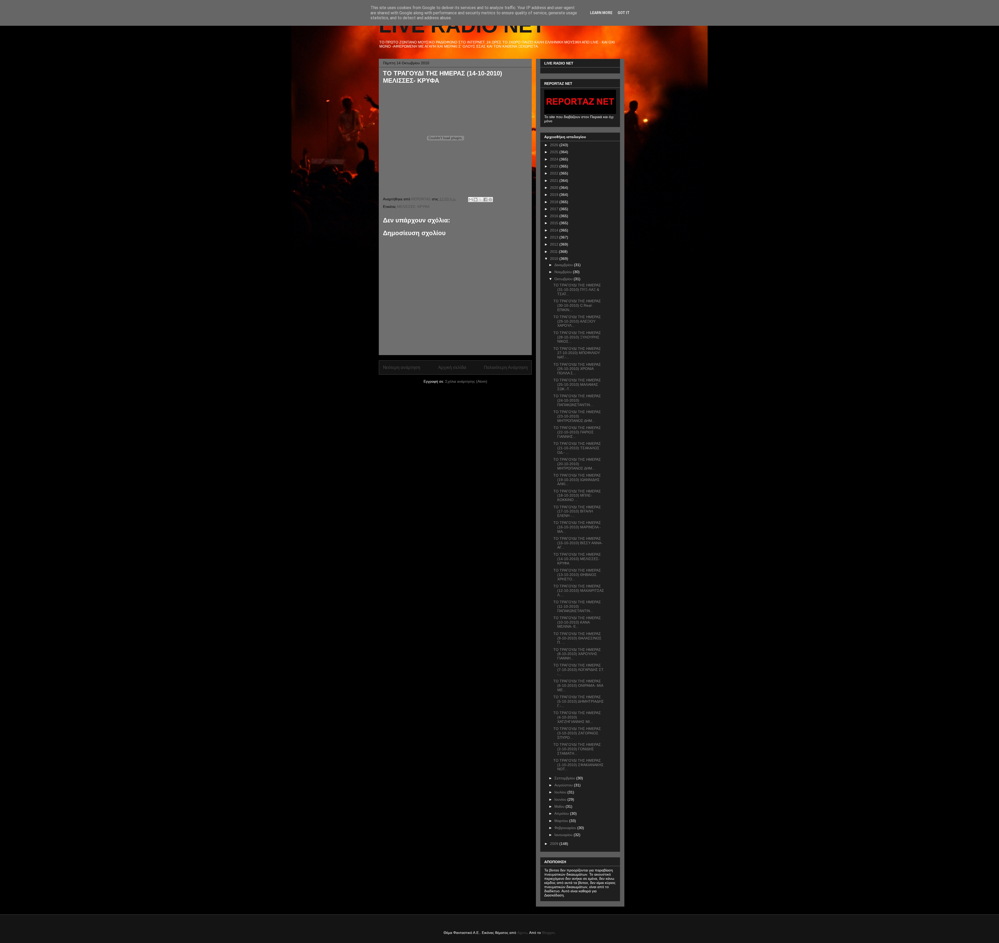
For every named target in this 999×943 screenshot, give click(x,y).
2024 (554, 159)
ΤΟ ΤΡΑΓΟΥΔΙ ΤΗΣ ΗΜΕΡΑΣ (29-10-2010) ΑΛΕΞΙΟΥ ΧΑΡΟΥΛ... (577, 321)
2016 (554, 216)
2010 (554, 258)
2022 (554, 173)
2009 (554, 844)
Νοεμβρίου (563, 272)
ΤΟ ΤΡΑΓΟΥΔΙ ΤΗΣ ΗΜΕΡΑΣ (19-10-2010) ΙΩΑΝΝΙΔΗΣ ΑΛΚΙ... (577, 479)
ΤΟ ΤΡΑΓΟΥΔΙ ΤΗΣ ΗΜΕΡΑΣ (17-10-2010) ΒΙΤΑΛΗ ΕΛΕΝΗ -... (577, 511)
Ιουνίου (560, 799)
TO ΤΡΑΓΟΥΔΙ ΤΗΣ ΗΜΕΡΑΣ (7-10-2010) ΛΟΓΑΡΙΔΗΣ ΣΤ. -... (578, 669)
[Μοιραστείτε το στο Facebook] (485, 199)
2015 (554, 223)
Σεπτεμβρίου (565, 778)
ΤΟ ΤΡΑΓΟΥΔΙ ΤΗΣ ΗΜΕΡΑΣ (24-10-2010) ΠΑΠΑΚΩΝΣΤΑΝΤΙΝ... (577, 400)
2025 (554, 152)
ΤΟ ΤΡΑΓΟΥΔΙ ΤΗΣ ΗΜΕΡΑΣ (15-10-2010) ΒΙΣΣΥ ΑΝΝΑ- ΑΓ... (578, 542)
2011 (554, 251)
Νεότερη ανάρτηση (401, 367)
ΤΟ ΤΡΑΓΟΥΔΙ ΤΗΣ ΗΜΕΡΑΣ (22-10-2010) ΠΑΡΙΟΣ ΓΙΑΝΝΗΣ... (577, 432)
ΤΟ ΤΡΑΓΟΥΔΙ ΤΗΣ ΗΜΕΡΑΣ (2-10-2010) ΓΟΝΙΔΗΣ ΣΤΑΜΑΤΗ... (577, 748)
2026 (554, 145)
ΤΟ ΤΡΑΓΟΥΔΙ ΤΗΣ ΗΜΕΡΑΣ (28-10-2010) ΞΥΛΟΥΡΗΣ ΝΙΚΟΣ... (577, 337)
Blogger (548, 933)
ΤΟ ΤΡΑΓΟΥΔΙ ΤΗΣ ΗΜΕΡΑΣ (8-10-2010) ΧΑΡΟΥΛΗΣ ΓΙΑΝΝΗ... (577, 653)
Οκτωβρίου (564, 279)
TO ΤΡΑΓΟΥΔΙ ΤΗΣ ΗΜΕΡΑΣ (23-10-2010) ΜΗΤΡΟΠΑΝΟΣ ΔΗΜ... (577, 416)
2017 (554, 209)
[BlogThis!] (475, 199)
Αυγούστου (564, 785)
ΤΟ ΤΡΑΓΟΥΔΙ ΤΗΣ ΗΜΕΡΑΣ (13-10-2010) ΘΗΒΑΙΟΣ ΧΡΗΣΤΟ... (577, 574)
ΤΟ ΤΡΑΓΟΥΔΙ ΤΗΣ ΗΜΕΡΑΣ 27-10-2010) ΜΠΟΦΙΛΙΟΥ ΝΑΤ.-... (577, 353)
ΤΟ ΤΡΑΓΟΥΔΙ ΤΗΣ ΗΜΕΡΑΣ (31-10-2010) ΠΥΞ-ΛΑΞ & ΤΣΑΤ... (577, 289)
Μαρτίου (561, 821)
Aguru (522, 933)
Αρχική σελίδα (452, 367)
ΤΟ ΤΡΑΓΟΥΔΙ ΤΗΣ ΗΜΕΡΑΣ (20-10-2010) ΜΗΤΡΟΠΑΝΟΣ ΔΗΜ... (577, 463)
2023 (554, 166)
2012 (554, 244)
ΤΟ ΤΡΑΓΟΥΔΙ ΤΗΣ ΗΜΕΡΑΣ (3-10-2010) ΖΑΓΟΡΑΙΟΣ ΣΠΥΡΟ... (577, 733)
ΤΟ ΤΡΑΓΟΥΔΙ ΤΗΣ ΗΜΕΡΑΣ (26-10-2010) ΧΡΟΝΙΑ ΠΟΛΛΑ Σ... (577, 368)
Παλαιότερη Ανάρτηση (506, 367)
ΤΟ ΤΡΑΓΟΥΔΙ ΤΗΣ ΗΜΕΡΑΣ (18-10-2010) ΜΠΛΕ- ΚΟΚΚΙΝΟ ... (577, 495)
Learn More (601, 13)
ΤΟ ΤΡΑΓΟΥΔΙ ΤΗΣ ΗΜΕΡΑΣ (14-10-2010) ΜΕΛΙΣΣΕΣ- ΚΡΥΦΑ (577, 558)
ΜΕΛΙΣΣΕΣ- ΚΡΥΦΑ (413, 206)
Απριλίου (562, 813)
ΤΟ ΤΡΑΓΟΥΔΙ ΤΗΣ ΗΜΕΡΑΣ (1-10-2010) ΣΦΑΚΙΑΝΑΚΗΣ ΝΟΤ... (578, 764)
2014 (554, 230)
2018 (554, 202)
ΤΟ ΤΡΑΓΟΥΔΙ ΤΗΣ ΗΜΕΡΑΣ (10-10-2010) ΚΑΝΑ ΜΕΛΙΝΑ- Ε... (577, 622)
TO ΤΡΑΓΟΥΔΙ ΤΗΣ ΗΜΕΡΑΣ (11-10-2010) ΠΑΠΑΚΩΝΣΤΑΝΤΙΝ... (577, 606)
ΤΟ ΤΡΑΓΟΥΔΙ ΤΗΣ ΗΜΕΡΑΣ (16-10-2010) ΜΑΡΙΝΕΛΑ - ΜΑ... (577, 527)
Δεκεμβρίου (564, 265)
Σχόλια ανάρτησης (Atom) (466, 381)
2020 (554, 187)
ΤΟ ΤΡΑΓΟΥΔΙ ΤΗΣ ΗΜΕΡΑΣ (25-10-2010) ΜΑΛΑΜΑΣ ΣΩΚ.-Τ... (577, 384)
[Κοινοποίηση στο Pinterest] (490, 199)
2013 (554, 237)
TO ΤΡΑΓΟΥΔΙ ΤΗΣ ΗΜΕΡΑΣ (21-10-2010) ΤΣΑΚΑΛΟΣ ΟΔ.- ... (577, 447)
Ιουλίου (560, 792)
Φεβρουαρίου (565, 828)
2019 (554, 195)
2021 (554, 180)
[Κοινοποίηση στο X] (480, 199)
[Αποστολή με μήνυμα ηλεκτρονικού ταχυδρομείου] (470, 199)
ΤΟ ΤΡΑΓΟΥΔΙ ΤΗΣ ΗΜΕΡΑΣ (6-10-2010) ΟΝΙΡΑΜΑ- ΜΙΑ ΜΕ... (578, 685)
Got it (624, 13)
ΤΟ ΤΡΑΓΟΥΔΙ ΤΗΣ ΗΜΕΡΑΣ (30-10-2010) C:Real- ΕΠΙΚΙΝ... (577, 305)
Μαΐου (560, 806)
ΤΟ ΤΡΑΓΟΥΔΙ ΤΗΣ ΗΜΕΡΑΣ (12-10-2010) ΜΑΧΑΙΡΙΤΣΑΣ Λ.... (578, 590)
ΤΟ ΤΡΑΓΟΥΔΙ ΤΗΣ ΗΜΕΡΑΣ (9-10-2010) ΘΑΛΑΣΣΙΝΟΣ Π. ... (577, 638)
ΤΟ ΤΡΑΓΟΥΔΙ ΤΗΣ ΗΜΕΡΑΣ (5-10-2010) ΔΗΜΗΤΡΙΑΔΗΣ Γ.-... (578, 701)
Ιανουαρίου (564, 835)
